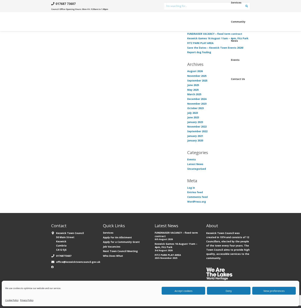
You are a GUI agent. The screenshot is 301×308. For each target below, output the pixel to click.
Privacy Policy (26, 300)
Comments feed (197, 197)
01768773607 (63, 255)
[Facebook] (52, 267)
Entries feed (195, 192)
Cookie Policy (11, 300)
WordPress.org (196, 201)
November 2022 (197, 126)
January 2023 (195, 122)
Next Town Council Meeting (120, 251)
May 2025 (193, 89)
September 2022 (197, 131)
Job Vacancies (111, 246)
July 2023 (192, 112)
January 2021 (195, 136)
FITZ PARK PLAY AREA (168, 255)
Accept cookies (183, 291)
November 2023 (197, 103)
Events (191, 159)
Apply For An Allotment (117, 237)
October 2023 (195, 108)
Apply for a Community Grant (121, 242)
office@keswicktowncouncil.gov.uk (78, 262)
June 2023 (193, 117)
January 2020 (195, 140)
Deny (229, 291)
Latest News (195, 164)
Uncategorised (196, 168)
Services (108, 232)
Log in (191, 187)
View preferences (274, 291)
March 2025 (194, 94)
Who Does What (113, 255)
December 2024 (196, 99)
